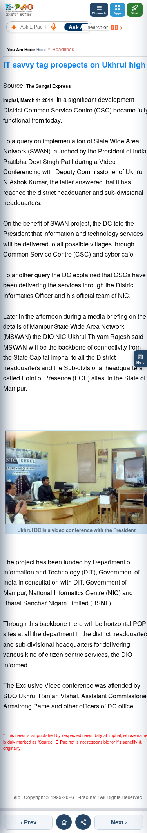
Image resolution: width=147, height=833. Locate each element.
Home (41, 49)
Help (15, 797)
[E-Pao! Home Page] (19, 9)
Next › (119, 822)
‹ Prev (28, 822)
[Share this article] (83, 822)
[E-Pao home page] (64, 822)
